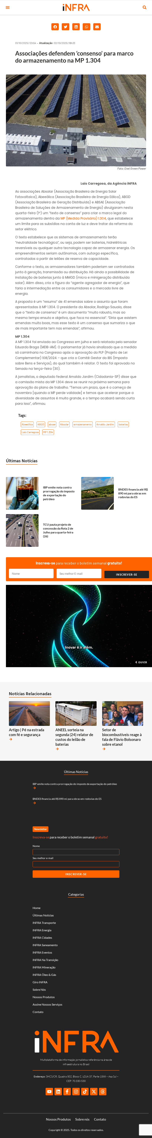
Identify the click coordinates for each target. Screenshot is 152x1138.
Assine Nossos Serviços (47, 1004)
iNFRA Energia (42, 930)
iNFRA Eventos (42, 952)
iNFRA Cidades (42, 937)
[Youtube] (49, 1091)
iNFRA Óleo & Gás (44, 974)
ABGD (40, 424)
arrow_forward (11, 739)
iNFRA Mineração (44, 967)
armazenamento (82, 424)
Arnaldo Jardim (105, 424)
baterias (123, 424)
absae (52, 424)
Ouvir (142, 662)
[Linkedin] (58, 1091)
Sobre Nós (39, 989)
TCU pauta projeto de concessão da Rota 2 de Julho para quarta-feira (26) (58, 530)
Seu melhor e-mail (43, 858)
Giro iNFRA (40, 982)
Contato (38, 1012)
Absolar (64, 424)
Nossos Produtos (44, 997)
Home (36, 908)
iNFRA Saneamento (45, 945)
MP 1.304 (48, 432)
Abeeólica (27, 424)
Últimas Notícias (21, 460)
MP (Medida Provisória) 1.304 (83, 218)
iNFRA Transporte (44, 922)
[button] (7, 7)
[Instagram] (76, 1091)
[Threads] (102, 1091)
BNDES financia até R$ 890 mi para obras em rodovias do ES (133, 493)
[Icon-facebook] (67, 1091)
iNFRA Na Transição (45, 960)
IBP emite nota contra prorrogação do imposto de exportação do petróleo (59, 493)
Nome (36, 846)
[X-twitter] (94, 1091)
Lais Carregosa (30, 432)
